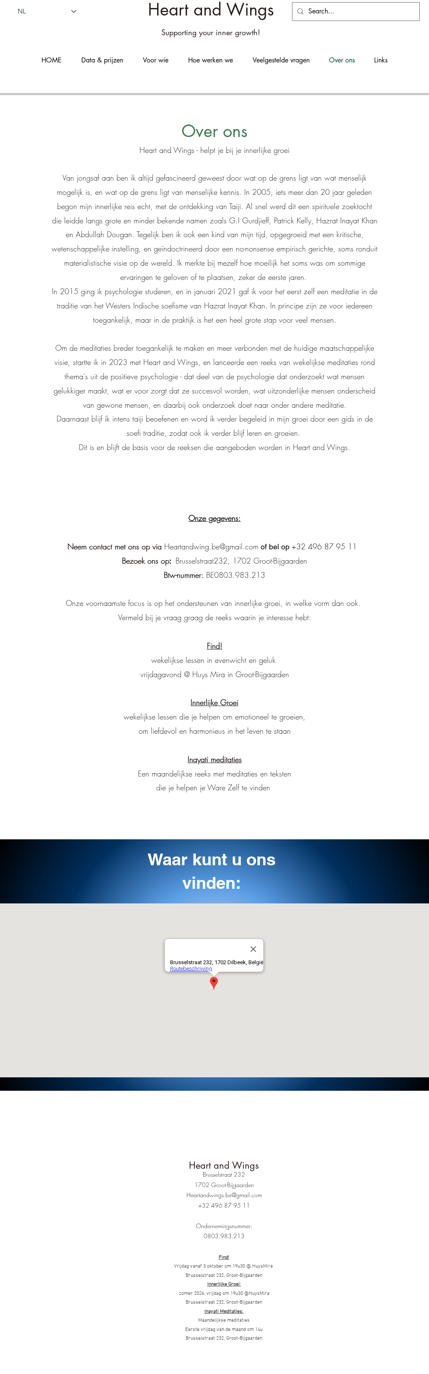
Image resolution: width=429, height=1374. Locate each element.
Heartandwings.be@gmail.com (224, 1195)
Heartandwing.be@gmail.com (211, 546)
